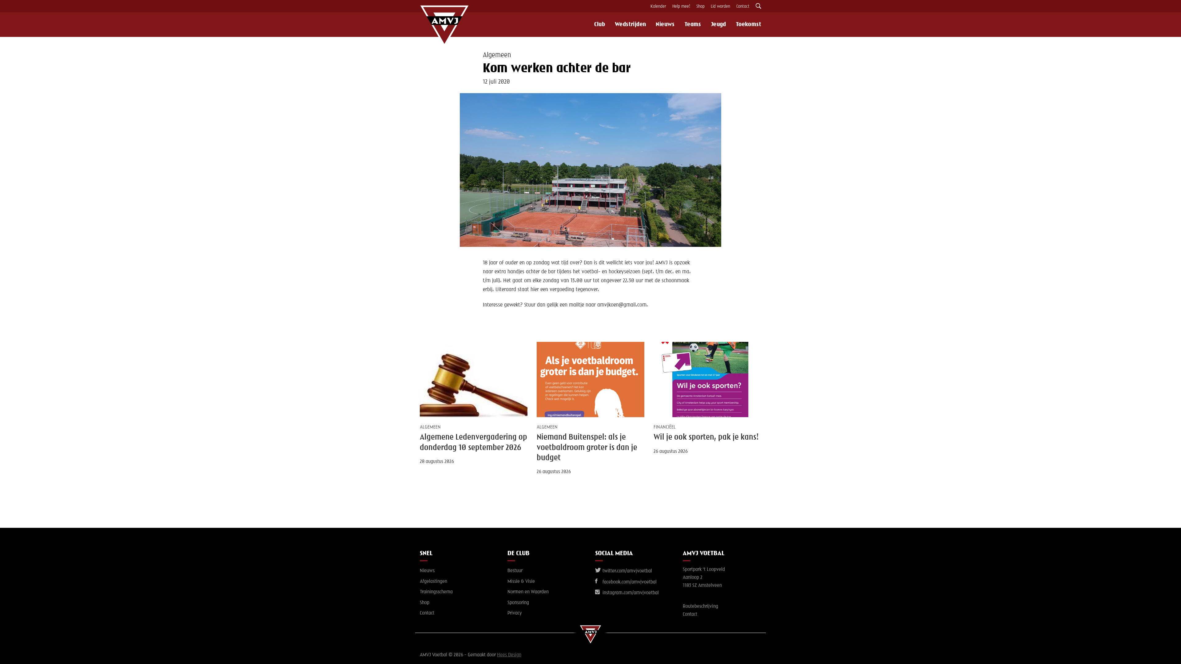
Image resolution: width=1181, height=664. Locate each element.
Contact (743, 6)
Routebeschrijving (700, 606)
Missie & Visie (521, 581)
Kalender (658, 6)
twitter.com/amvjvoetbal (626, 571)
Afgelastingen (433, 581)
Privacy (514, 613)
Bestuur (515, 570)
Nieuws (665, 24)
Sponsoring (518, 602)
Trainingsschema (436, 592)
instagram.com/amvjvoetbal (630, 593)
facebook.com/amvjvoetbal (629, 582)
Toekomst (748, 24)
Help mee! (681, 6)
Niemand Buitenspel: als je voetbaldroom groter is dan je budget (587, 447)
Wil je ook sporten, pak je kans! (706, 437)
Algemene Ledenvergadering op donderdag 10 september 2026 (473, 442)
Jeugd (718, 24)
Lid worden (720, 6)
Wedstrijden (630, 24)
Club (599, 24)
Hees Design (509, 655)
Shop (700, 6)
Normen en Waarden (528, 592)
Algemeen (497, 55)
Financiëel (665, 427)
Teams (693, 24)
